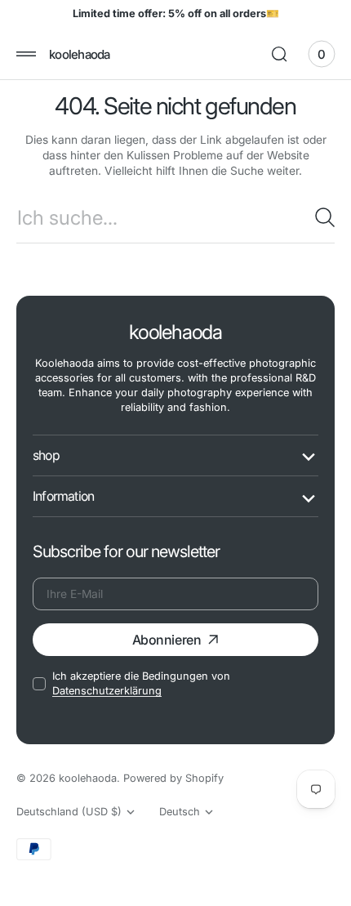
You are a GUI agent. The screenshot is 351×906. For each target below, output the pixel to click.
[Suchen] (325, 217)
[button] (26, 54)
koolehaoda (88, 778)
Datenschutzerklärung (107, 691)
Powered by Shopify (173, 778)
